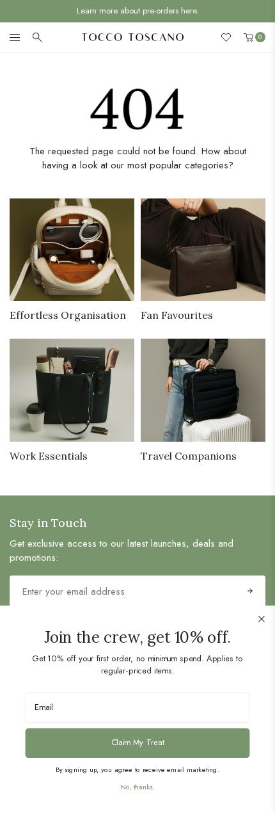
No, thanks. (137, 787)
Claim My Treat (137, 742)
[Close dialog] (262, 619)
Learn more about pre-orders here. (138, 10)
